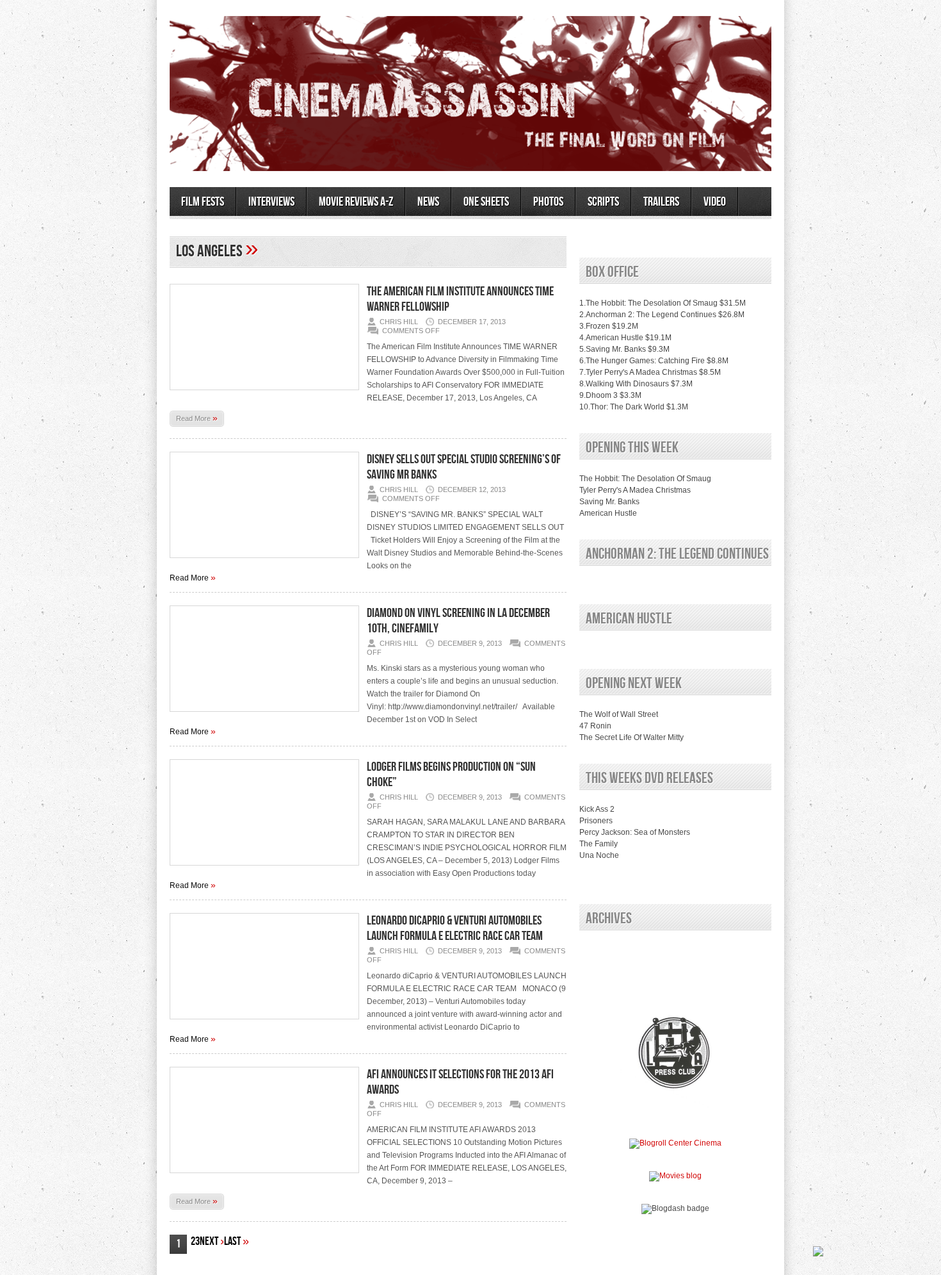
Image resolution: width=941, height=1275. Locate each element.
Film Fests (202, 202)
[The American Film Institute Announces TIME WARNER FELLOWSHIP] (264, 394)
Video (715, 202)
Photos (548, 202)
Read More (197, 418)
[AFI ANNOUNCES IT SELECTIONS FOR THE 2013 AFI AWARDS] (264, 1176)
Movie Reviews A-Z (356, 202)
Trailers (661, 202)
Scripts (603, 202)
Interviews (271, 202)
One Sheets (486, 202)
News (428, 202)
